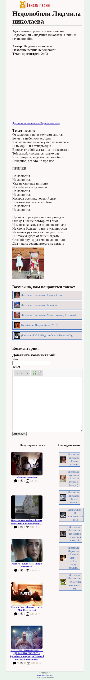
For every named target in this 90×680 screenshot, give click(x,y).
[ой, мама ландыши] (27, 463)
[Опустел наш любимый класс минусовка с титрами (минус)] (27, 507)
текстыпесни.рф (45, 675)
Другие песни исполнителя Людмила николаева (36, 123)
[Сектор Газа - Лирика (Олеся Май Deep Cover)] (27, 594)
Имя (15, 359)
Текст (16, 367)
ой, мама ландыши (27, 477)
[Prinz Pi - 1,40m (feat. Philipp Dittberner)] (27, 550)
